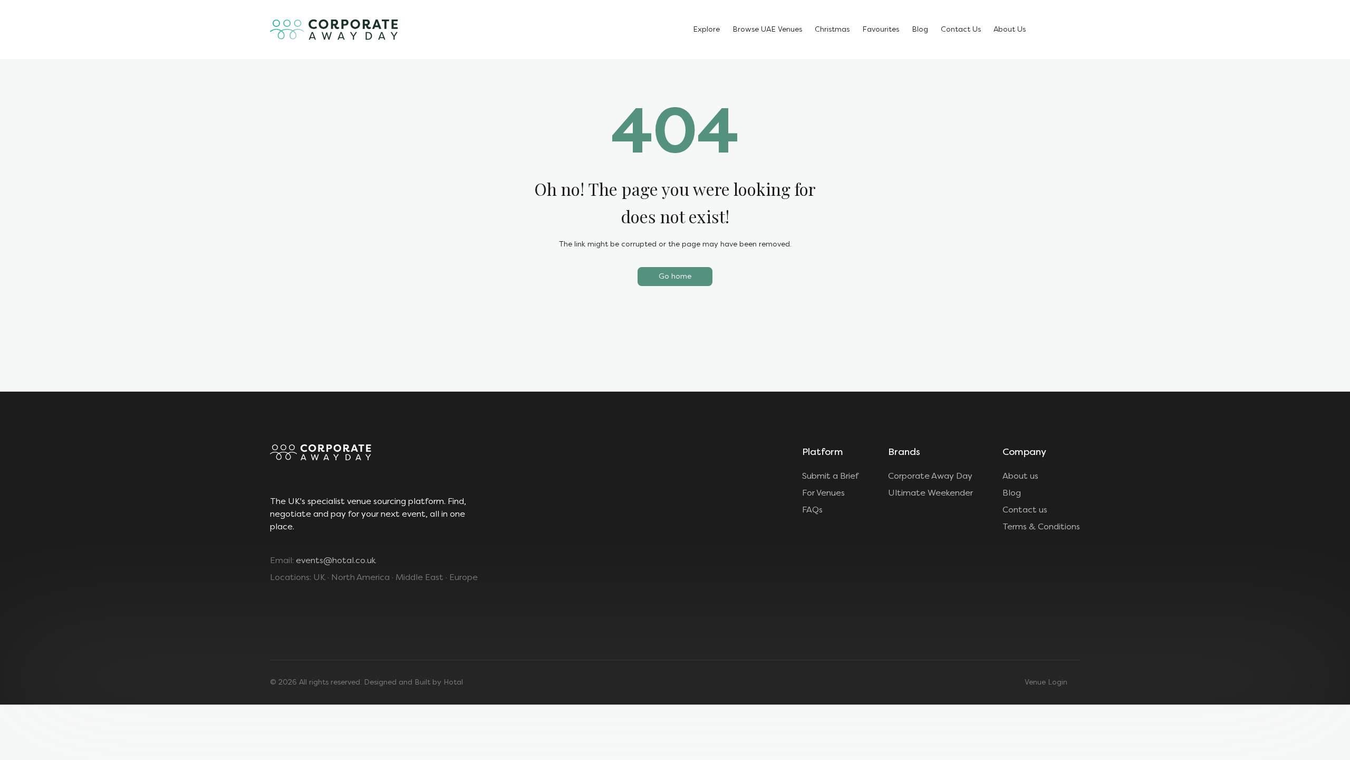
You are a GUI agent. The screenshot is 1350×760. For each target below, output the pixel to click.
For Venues (823, 493)
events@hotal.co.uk (336, 560)
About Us (1010, 29)
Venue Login (1046, 682)
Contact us (1024, 510)
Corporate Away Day (930, 476)
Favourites (880, 29)
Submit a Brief (830, 476)
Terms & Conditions (1041, 526)
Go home (675, 276)
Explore (706, 29)
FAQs (812, 510)
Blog (920, 29)
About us (1020, 476)
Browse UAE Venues (767, 29)
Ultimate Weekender (930, 493)
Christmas (832, 29)
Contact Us (961, 29)
